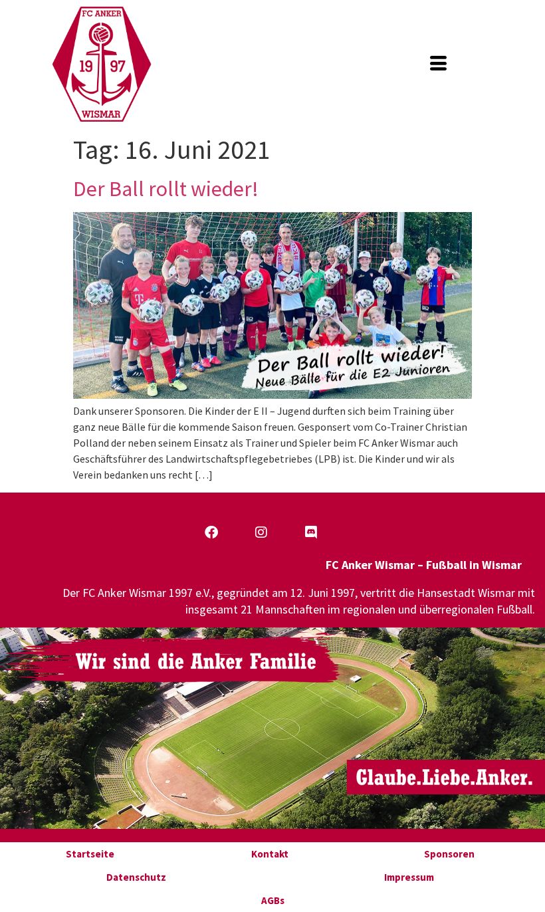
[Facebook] (211, 532)
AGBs (272, 900)
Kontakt (269, 854)
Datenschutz (136, 877)
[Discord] (311, 532)
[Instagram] (261, 532)
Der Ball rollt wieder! (166, 188)
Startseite (90, 854)
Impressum (409, 877)
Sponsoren (449, 854)
